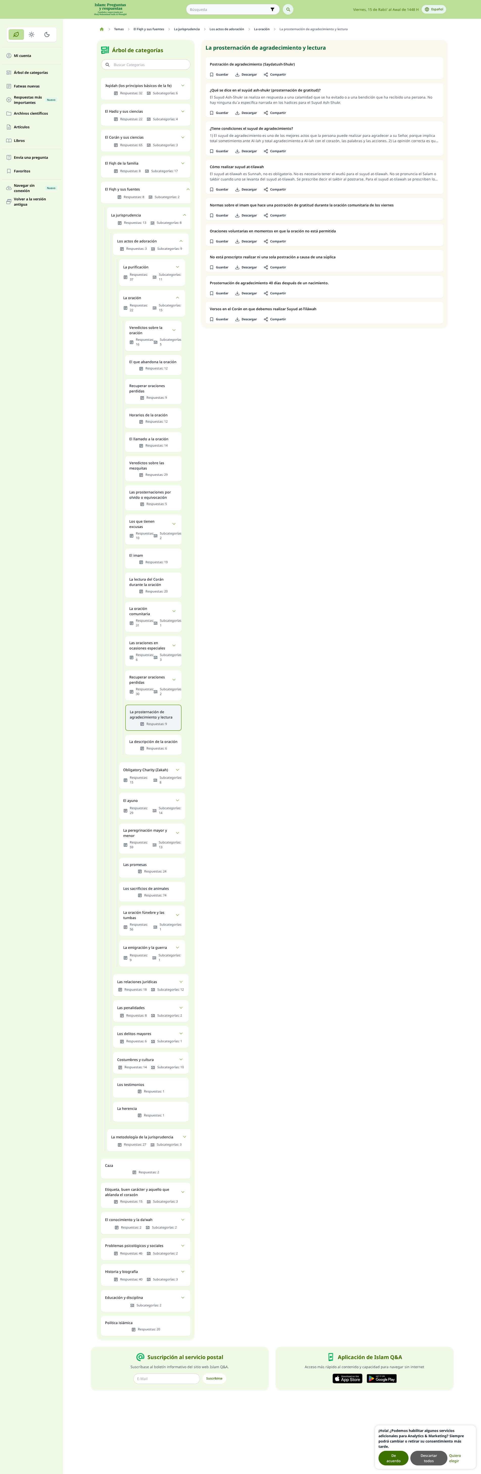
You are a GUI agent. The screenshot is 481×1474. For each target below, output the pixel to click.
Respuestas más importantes (34, 100)
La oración (132, 297)
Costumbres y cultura (135, 1059)
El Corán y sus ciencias (124, 137)
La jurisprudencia (126, 215)
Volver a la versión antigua (30, 202)
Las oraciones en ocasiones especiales (147, 645)
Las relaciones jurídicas (137, 981)
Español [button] (437, 9)
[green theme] (16, 34)
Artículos (22, 127)
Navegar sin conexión (34, 188)
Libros (19, 140)
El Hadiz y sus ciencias (124, 111)
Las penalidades (131, 1007)
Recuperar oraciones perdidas (147, 680)
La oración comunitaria (139, 611)
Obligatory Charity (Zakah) (145, 769)
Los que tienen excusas (142, 524)
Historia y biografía (121, 1271)
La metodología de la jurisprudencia (142, 1137)
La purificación (135, 267)
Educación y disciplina (124, 1297)
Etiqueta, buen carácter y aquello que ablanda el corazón (137, 1192)
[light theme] (31, 34)
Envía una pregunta (31, 157)
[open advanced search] (272, 9)
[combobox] (229, 9)
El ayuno (130, 800)
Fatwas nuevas (27, 86)
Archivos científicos (31, 113)
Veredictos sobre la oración (145, 330)
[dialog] (425, 1447)
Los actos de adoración (137, 241)
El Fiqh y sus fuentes (122, 189)
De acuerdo (394, 1458)
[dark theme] (47, 34)
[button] (219, 74)
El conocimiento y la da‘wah (129, 1219)
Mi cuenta (22, 55)
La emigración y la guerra (145, 947)
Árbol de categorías (31, 72)
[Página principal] (101, 29)
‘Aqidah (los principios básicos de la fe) (138, 85)
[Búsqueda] (288, 9)
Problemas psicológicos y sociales (134, 1245)
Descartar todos (429, 1458)
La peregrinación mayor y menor (145, 833)
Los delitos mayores (134, 1033)
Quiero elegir (455, 1458)
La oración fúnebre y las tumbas (143, 915)
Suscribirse (214, 1378)
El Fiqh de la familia (121, 163)
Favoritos (22, 171)
